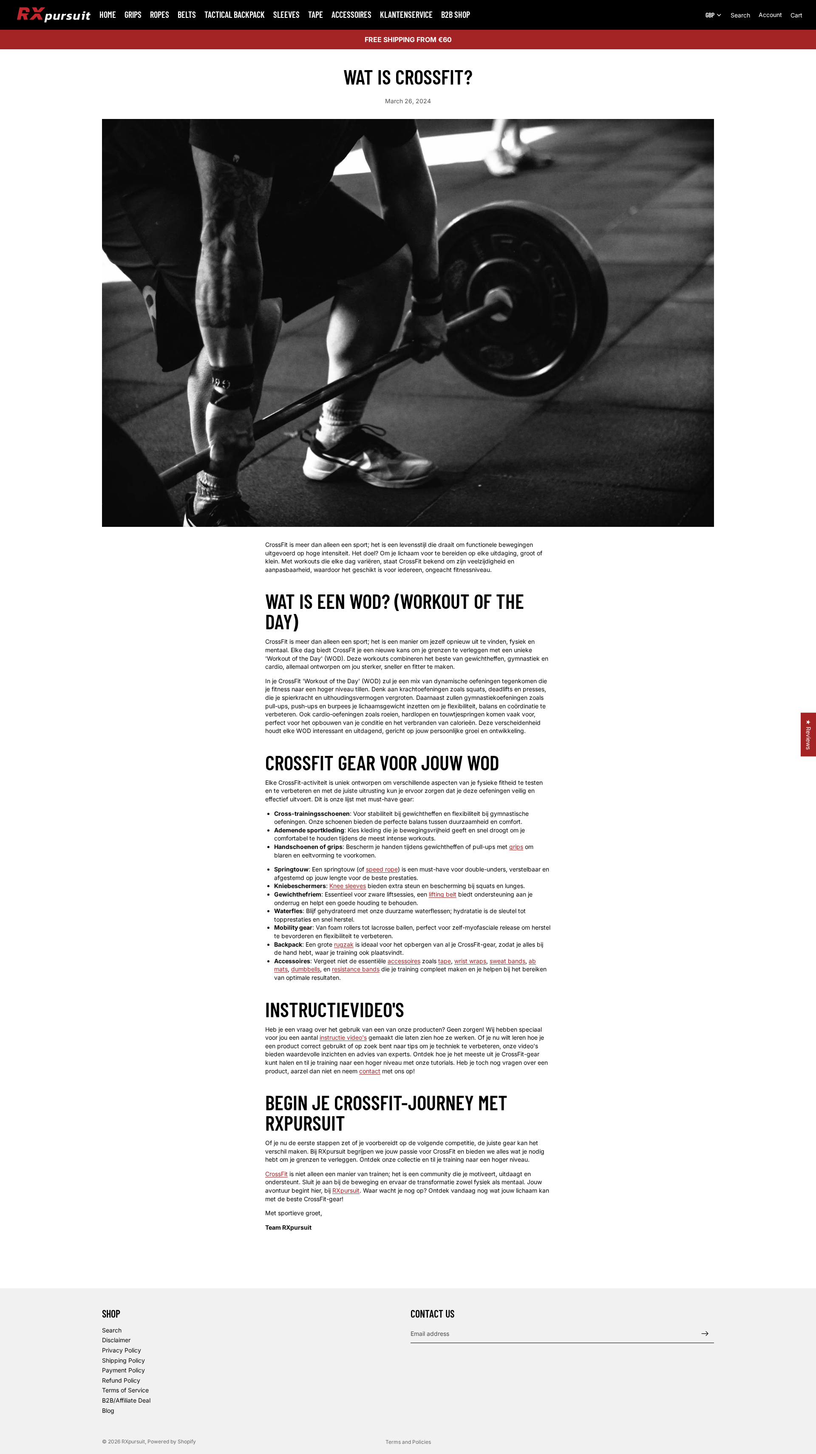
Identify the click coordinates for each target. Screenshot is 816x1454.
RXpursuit (133, 1441)
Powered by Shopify (171, 1441)
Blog (108, 1410)
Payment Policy (123, 1370)
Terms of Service (125, 1390)
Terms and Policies (408, 1442)
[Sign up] (705, 1334)
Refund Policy (121, 1380)
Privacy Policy (121, 1350)
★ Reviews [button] (808, 734)
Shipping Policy (123, 1360)
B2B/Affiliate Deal (126, 1400)
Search (112, 1330)
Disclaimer (116, 1340)
